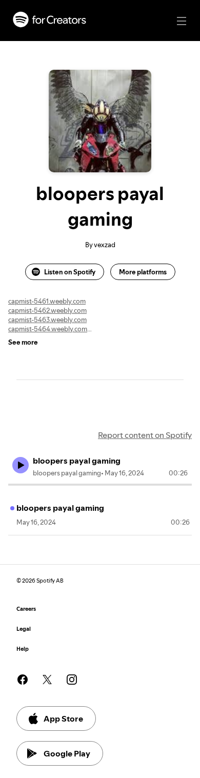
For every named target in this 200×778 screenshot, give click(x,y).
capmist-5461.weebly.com (47, 301)
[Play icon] (20, 465)
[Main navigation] (181, 21)
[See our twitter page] (47, 679)
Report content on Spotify (145, 435)
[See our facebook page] (22, 679)
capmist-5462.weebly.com (47, 310)
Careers (26, 609)
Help (22, 649)
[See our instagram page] (72, 679)
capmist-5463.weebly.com (47, 319)
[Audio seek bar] (100, 485)
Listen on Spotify (69, 271)
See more (23, 342)
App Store (63, 718)
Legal (23, 629)
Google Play (67, 753)
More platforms (143, 271)
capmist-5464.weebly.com (47, 328)
